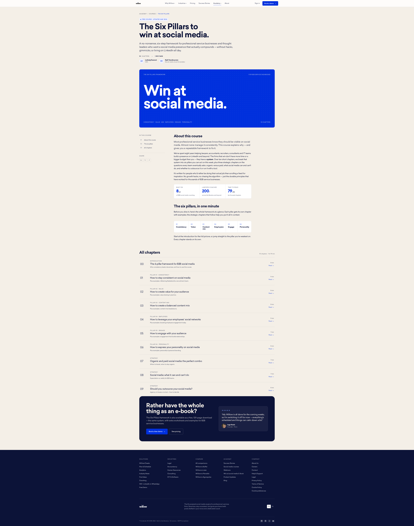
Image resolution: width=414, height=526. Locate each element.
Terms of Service (258, 484)
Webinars (227, 470)
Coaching (142, 480)
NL (273, 506)
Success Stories (204, 3)
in (141, 160)
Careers (254, 467)
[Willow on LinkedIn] (261, 521)
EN (269, 506)
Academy (217, 3)
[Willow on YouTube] (273, 521)
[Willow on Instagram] (269, 521)
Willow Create (144, 463)
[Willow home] (138, 3)
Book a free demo (156, 431)
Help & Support (257, 474)
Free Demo (143, 487)
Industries (182, 3)
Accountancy (172, 467)
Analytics (142, 470)
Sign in (257, 3)
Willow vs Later (201, 470)
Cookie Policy (257, 487)
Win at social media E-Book (234, 474)
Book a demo (269, 3)
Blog (225, 480)
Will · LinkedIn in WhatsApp (149, 484)
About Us (255, 463)
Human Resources (174, 470)
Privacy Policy (257, 480)
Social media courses (231, 467)
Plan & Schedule (145, 467)
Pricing (192, 3)
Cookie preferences (259, 491)
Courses (152, 14)
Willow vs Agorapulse (203, 477)
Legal (169, 463)
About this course (150, 140)
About (227, 3)
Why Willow (170, 3)
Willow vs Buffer (201, 467)
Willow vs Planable (202, 474)
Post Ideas (143, 477)
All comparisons (201, 463)
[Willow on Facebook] (265, 521)
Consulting (171, 474)
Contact (255, 470)
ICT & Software (172, 477)
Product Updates (230, 477)
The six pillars (148, 144)
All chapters (148, 148)
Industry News (144, 474)
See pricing (176, 431)
